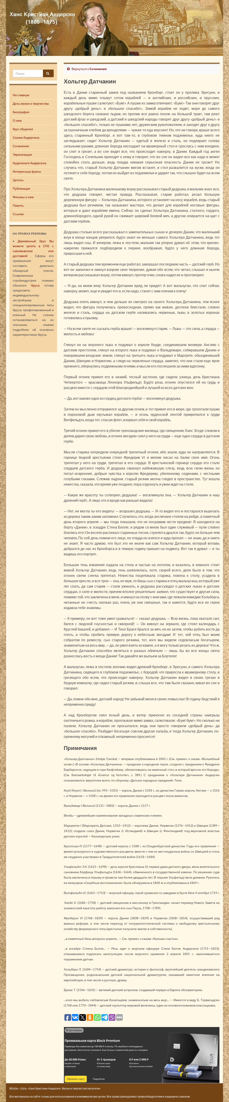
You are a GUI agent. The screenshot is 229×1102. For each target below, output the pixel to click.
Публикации (21, 188)
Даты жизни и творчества (31, 103)
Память (18, 205)
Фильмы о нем (23, 197)
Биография (21, 112)
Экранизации (22, 154)
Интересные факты (27, 171)
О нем (17, 120)
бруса (35, 285)
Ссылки (18, 214)
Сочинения (21, 146)
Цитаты (18, 180)
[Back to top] (219, 1092)
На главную (21, 95)
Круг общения (23, 129)
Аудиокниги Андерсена (29, 163)
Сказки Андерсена (26, 137)
